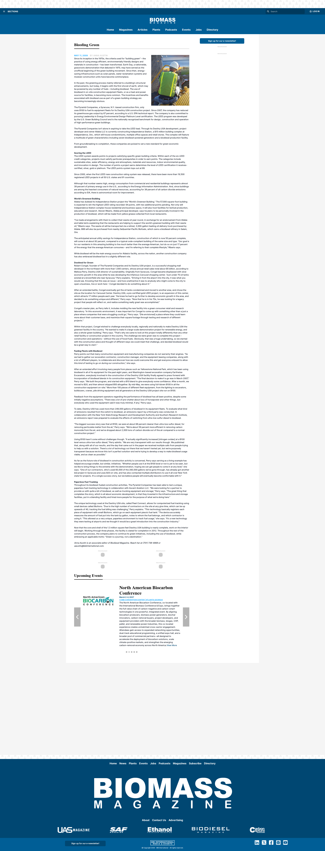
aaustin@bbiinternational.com (88, 546)
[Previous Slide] (77, 616)
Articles (142, 29)
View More (150, 633)
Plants (156, 29)
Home (110, 29)
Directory (212, 29)
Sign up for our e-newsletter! (222, 41)
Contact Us (159, 820)
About (146, 820)
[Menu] (4, 11)
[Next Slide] (186, 616)
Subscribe (195, 763)
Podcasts (171, 29)
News (122, 763)
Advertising (176, 820)
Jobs (199, 29)
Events (186, 29)
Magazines (126, 29)
